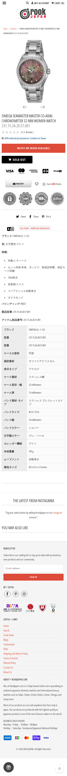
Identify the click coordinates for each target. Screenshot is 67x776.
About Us (7, 672)
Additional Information (40, 228)
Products (14, 28)
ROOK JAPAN (28, 749)
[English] (8, 229)
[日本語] (12, 229)
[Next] (42, 107)
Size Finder (24, 228)
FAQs (5, 649)
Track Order (8, 635)
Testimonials (9, 644)
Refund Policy (9, 663)
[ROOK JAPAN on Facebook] (7, 594)
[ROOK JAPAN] (33, 13)
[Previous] (24, 107)
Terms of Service (10, 658)
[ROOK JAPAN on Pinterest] (16, 594)
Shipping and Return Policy (15, 653)
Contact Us (8, 667)
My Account (41, 3)
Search (6, 630)
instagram (57, 512)
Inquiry (19, 183)
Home (6, 626)
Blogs (5, 639)
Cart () (59, 3)
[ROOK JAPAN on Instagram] (24, 594)
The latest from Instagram (33, 500)
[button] (36, 184)
